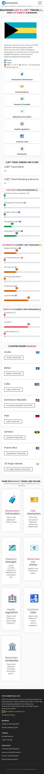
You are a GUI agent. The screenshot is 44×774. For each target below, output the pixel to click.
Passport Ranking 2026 (10, 724)
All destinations (7, 736)
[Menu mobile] (40, 3)
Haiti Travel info (13, 421)
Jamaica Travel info (14, 437)
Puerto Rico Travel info (15, 453)
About (6, 715)
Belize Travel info (13, 373)
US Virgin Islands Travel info (18, 469)
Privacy (12, 715)
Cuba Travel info (13, 389)
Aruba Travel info (13, 358)
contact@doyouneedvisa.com (15, 711)
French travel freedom (10, 756)
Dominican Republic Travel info (19, 405)
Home (6, 6)
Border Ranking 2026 (10, 727)
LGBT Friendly (7, 740)
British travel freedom (10, 759)
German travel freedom (11, 749)
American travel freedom (11, 752)
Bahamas (12, 6)
